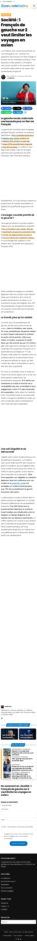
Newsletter (5, 884)
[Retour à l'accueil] (14, 5)
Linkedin (4, 909)
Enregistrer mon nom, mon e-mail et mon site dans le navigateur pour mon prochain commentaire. (18, 836)
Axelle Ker (8, 706)
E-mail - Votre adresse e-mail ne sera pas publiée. (17, 827)
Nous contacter (7, 888)
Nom (3, 819)
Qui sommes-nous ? (8, 881)
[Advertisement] (18, 178)
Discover (6, 15)
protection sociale (19, 483)
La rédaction (5, 878)
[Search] (34, 922)
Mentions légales (7, 891)
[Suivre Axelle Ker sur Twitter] (2, 718)
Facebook (4, 903)
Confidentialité (7, 935)
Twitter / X (5, 906)
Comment (4, 809)
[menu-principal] (34, 6)
